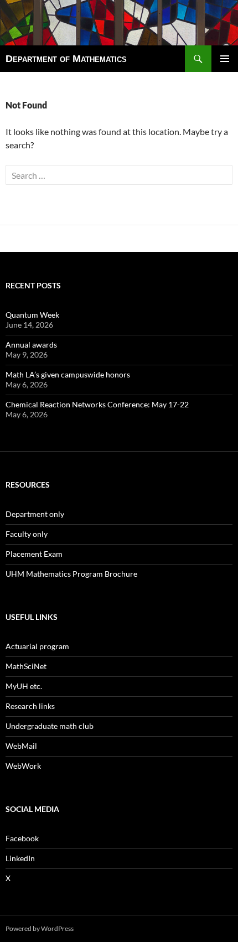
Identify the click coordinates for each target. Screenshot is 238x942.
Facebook (22, 838)
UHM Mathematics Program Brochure (71, 573)
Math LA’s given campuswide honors (68, 374)
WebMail (21, 746)
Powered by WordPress (40, 928)
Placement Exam (34, 553)
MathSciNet (26, 666)
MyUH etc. (24, 686)
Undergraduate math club (50, 726)
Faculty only (27, 534)
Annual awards (31, 344)
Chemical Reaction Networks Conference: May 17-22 (97, 404)
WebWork (23, 765)
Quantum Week (32, 314)
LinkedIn (20, 858)
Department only (35, 514)
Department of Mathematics (66, 58)
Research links (30, 706)
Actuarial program (37, 646)
